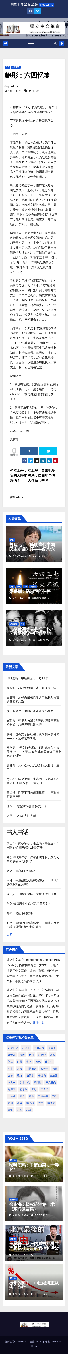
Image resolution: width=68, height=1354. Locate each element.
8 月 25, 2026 (20, 1176)
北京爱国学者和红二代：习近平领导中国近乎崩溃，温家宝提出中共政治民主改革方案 (32, 635)
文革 (10, 1075)
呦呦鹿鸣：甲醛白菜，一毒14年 (27, 678)
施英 (19, 1075)
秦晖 (22, 1096)
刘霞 (19, 1061)
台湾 (28, 1061)
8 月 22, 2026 (20, 1294)
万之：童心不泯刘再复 (21, 870)
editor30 (38, 556)
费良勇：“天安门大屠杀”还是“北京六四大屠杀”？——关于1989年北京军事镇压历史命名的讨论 (34, 751)
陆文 (40, 1103)
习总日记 (13, 1048)
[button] (55, 43)
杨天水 (30, 1075)
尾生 (10, 1068)
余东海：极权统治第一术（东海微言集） (33, 687)
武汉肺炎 (51, 1082)
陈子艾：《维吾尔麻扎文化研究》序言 (31, 894)
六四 (7, 67)
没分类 (33, 587)
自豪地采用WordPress (17, 1341)
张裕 (54, 1068)
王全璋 (44, 1089)
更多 (9, 934)
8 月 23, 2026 (20, 1254)
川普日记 (31, 1068)
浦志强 (23, 1089)
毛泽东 (11, 1089)
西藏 (19, 1103)
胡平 (54, 1096)
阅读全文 (38, 1022)
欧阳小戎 (25, 1082)
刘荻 (10, 1061)
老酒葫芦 (43, 1096)
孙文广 (48, 1061)
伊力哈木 (39, 1048)
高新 (19, 1109)
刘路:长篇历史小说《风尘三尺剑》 (29, 903)
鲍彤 (37, 91)
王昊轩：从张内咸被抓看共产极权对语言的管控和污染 (34, 1246)
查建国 (53, 1075)
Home (34, 1346)
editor (14, 86)
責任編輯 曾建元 (40, 598)
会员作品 (13, 1200)
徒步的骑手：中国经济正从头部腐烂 (30, 711)
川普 (19, 1068)
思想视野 (16, 67)
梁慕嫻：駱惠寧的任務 (30, 591)
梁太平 (11, 1082)
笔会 (31, 1096)
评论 (22, 624)
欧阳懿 (38, 1082)
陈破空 (51, 1103)
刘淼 (52, 1054)
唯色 (38, 1061)
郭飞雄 (30, 1103)
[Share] (29, 451)
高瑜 (28, 1109)
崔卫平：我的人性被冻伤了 (18, 475)
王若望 (11, 1096)
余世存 (11, 1054)
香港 (10, 1109)
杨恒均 (42, 1075)
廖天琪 (44, 1068)
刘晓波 (42, 1054)
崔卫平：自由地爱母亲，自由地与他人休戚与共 (41, 475)
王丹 (33, 1089)
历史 (19, 587)
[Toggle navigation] (31, 43)
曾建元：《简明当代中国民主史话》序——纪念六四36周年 (32, 549)
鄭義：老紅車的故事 (20, 913)
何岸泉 (52, 1048)
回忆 (25, 587)
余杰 (22, 1054)
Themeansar (57, 1341)
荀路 (10, 1103)
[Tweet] (48, 451)
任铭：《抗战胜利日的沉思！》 (27, 806)
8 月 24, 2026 (20, 1215)
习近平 (26, 1048)
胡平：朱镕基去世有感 (21, 815)
